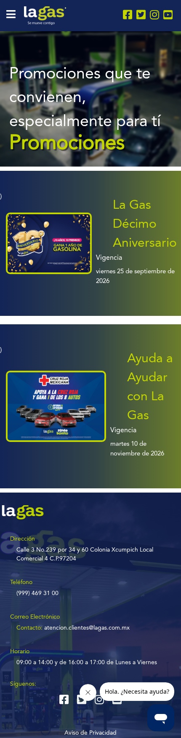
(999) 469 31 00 (37, 593)
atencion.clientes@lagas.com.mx (87, 628)
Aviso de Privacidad (90, 733)
